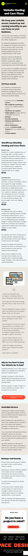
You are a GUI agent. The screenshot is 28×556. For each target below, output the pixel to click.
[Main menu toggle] (26, 4)
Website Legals (18, 552)
